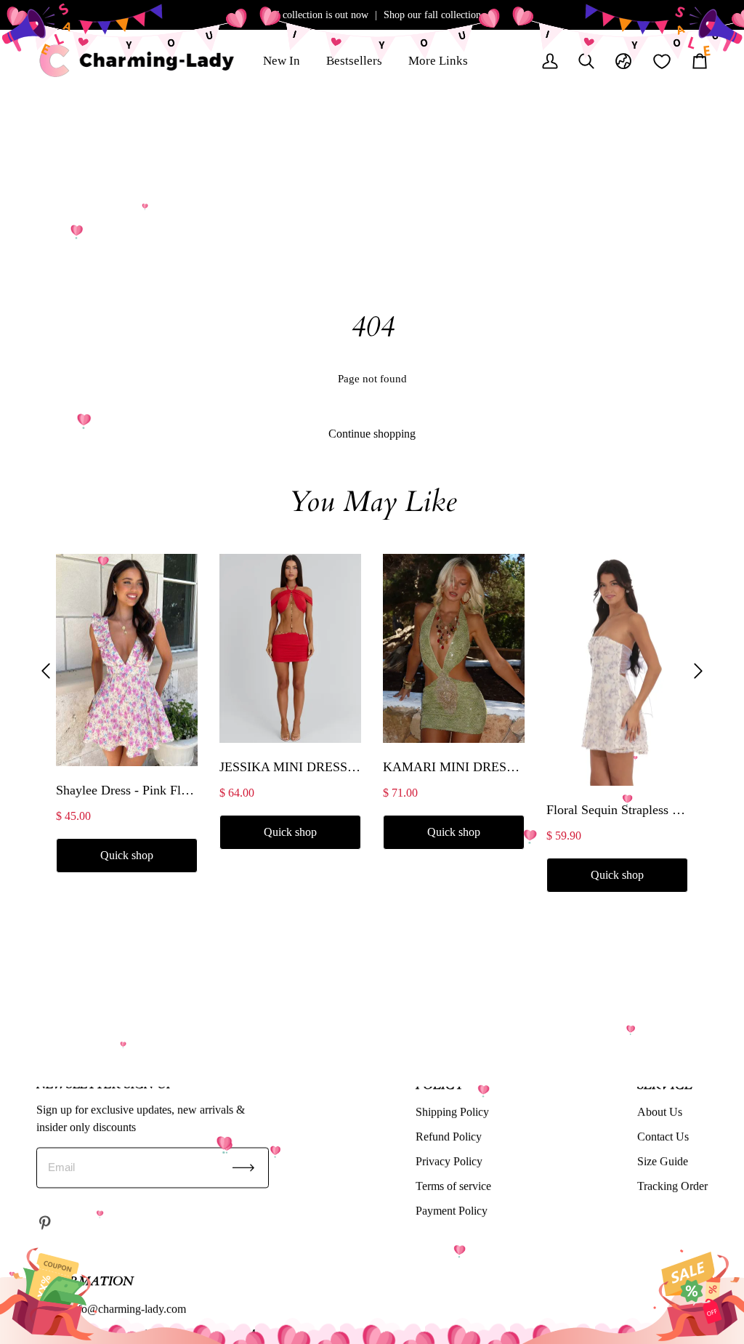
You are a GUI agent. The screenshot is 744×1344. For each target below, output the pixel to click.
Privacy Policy (449, 1161)
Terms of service (453, 1186)
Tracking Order (672, 1186)
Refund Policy (449, 1136)
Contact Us (663, 1136)
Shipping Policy (452, 1112)
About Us (659, 1112)
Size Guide (662, 1161)
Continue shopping (372, 433)
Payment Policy (452, 1210)
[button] (45, 671)
